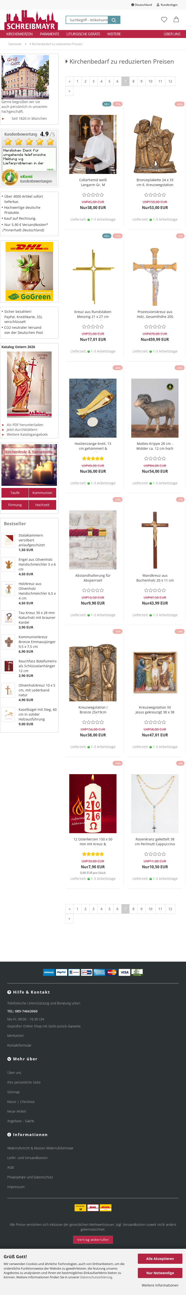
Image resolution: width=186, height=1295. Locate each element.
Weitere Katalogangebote (24, 434)
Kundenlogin (168, 5)
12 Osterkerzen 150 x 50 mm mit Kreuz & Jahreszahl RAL (92, 842)
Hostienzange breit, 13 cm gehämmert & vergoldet (93, 446)
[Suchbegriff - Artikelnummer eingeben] (114, 19)
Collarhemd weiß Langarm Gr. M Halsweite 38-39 (93, 183)
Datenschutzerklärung (96, 1277)
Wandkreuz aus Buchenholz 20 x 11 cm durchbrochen (155, 578)
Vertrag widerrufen (93, 1239)
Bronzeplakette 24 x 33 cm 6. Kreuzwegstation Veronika (155, 183)
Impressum (15, 1186)
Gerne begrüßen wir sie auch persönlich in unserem (24, 104)
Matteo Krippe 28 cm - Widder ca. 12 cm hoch (154, 446)
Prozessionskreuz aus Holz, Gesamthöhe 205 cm (155, 314)
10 (150, 81)
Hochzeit (42, 504)
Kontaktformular (19, 1045)
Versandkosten (134, 1224)
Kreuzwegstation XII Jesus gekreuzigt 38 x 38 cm (155, 710)
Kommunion (42, 492)
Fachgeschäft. (12, 111)
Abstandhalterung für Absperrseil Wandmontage (93, 578)
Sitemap (13, 1092)
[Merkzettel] (164, 20)
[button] (176, 20)
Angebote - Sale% (20, 1121)
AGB (10, 1167)
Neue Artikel (16, 1111)
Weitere (114, 33)
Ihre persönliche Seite (24, 1082)
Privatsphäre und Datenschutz (30, 1177)
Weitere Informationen (160, 1285)
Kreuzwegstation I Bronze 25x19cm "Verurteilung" (93, 710)
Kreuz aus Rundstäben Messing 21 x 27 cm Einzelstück (92, 314)
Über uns (172, 33)
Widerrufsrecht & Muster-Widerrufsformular (40, 1148)
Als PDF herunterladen (22, 424)
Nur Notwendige (160, 1273)
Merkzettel (15, 1035)
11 (160, 81)
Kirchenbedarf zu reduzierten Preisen (56, 44)
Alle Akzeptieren (160, 1258)
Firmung (15, 504)
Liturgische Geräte (83, 33)
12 (170, 81)
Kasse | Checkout (21, 1101)
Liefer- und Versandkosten (27, 1157)
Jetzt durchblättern (19, 429)
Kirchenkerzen (19, 33)
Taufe (15, 492)
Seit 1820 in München (24, 118)
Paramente (49, 33)
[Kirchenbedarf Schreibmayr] (31, 20)
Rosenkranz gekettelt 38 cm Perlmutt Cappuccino (155, 841)
